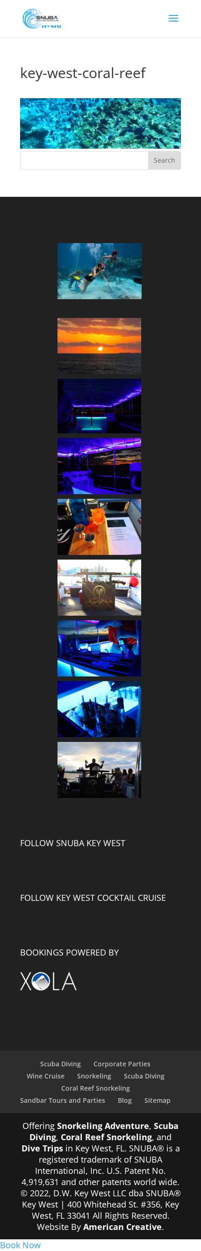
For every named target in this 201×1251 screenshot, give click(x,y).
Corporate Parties (122, 1063)
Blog (125, 1100)
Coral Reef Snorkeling (95, 1088)
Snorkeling (94, 1075)
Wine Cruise (46, 1075)
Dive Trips (42, 1148)
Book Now (20, 1245)
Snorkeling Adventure (103, 1125)
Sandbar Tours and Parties (62, 1100)
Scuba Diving (60, 1063)
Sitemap (157, 1100)
